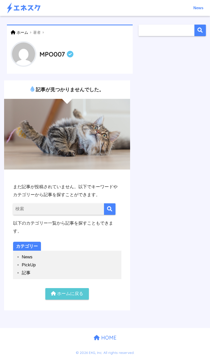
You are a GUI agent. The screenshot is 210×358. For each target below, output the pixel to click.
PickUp (29, 264)
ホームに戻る (69, 293)
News (198, 8)
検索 (200, 30)
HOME (108, 337)
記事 (26, 272)
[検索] (110, 209)
